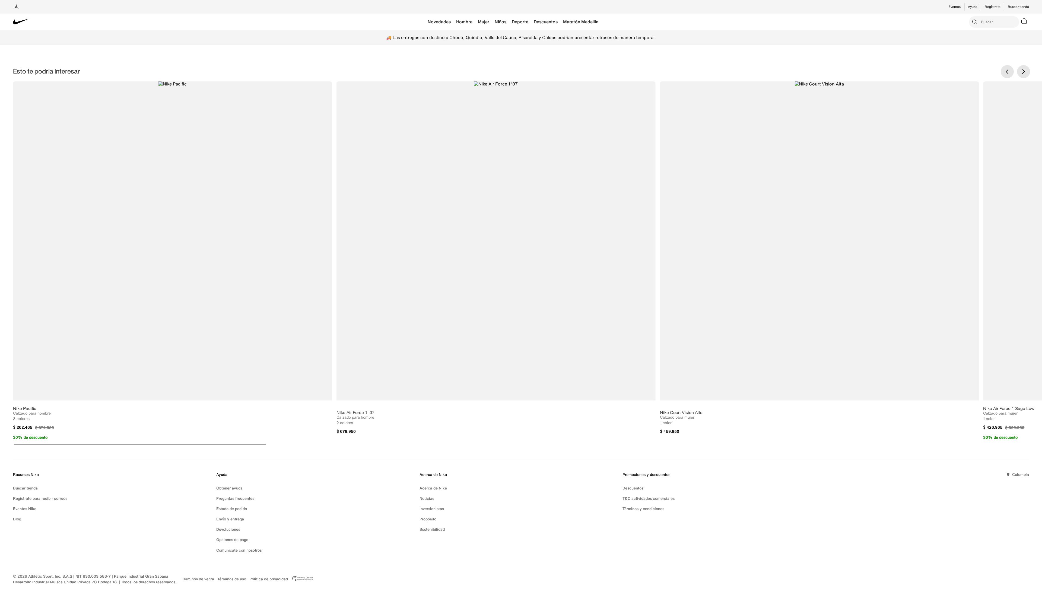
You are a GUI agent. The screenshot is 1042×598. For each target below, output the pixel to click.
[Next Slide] (1023, 71)
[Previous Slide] (1007, 71)
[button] (140, 444)
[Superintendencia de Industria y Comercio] (301, 579)
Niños (500, 21)
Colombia (1020, 474)
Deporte (520, 21)
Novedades (439, 21)
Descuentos (546, 21)
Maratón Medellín (580, 21)
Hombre (464, 21)
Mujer (483, 21)
